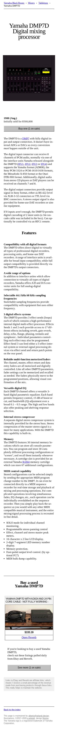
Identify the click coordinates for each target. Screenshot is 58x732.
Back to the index (12, 709)
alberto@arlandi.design (38, 716)
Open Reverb (29, 637)
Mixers (31, 3)
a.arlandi (31, 718)
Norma (45, 718)
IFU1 (21, 164)
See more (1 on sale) (29, 667)
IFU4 (43, 164)
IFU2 (27, 164)
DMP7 (25, 138)
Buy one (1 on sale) (29, 128)
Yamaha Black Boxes (14, 3)
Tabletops (43, 3)
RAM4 (26, 461)
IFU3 (34, 164)
